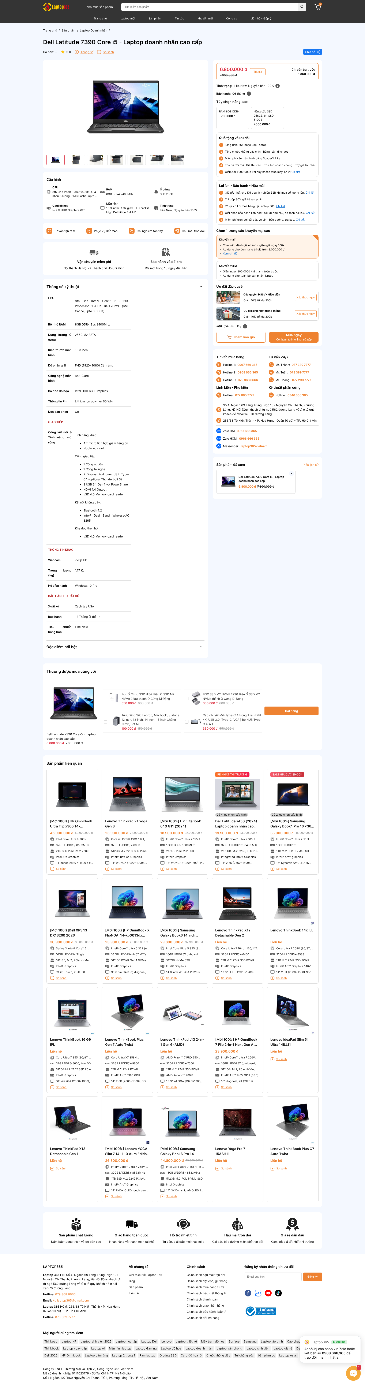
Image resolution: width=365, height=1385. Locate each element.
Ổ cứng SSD (168, 1355)
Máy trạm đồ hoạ (213, 1341)
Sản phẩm (154, 18)
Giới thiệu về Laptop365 (145, 1275)
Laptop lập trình (272, 1341)
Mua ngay (294, 337)
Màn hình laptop (120, 1348)
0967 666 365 (247, 364)
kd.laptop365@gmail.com (71, 1300)
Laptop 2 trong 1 (123, 1355)
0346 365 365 (297, 395)
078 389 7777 (299, 372)
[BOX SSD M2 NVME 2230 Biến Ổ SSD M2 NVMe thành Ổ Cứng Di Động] (196, 703)
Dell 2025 (50, 1355)
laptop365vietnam (254, 446)
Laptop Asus (288, 1355)
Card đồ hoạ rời (191, 1355)
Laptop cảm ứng (96, 1355)
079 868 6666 (248, 380)
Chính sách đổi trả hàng (203, 1317)
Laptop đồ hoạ (171, 1348)
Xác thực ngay (306, 297)
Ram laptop (147, 1355)
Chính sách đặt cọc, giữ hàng (207, 1281)
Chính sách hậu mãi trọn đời (206, 1275)
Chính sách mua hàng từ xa (206, 1287)
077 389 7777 (301, 364)
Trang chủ (100, 18)
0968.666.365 (333, 1353)
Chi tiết (295, 172)
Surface (234, 1341)
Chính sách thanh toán (202, 1299)
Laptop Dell (149, 1341)
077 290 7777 (301, 380)
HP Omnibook (71, 1355)
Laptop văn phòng (229, 1348)
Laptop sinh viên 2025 (96, 1341)
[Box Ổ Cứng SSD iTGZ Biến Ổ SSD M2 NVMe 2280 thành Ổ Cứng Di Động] (114, 702)
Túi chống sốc (244, 1355)
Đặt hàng (291, 711)
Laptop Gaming (146, 1348)
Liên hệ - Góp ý (261, 18)
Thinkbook (51, 1348)
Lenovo (166, 1341)
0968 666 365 (248, 372)
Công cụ (231, 18)
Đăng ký (313, 1276)
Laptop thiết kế (186, 1341)
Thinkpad (50, 1341)
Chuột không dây (218, 1355)
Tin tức (179, 18)
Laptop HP (69, 1341)
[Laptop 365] (56, 7)
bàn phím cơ (266, 1355)
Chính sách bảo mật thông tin (207, 1293)
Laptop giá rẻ (283, 1348)
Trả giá (257, 71)
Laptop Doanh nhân (93, 30)
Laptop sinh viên (258, 1348)
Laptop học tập (126, 1341)
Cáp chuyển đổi (298, 1341)
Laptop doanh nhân (198, 1348)
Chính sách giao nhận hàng (205, 1305)
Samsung (250, 1341)
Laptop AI (98, 1348)
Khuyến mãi (205, 18)
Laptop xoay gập (75, 1348)
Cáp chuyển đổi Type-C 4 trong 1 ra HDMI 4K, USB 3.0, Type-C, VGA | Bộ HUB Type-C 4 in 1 (232, 719)
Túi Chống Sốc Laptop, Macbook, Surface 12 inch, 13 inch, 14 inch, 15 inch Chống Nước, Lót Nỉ (150, 719)
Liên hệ (134, 1293)
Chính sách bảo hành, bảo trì (206, 1311)
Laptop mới (127, 18)
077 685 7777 (244, 395)
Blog (132, 1281)
